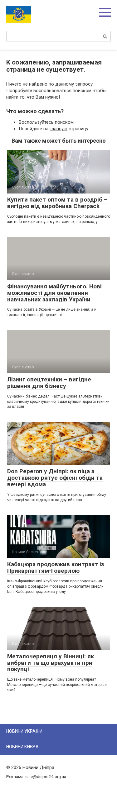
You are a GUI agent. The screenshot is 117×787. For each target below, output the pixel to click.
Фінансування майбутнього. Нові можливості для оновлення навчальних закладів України (54, 293)
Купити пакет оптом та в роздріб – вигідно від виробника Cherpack (57, 203)
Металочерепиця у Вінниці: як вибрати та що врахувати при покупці (50, 663)
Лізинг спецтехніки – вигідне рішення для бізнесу (49, 382)
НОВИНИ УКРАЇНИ (24, 731)
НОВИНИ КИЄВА (22, 746)
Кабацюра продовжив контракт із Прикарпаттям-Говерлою (55, 567)
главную (58, 128)
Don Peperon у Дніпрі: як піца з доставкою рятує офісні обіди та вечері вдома (55, 478)
